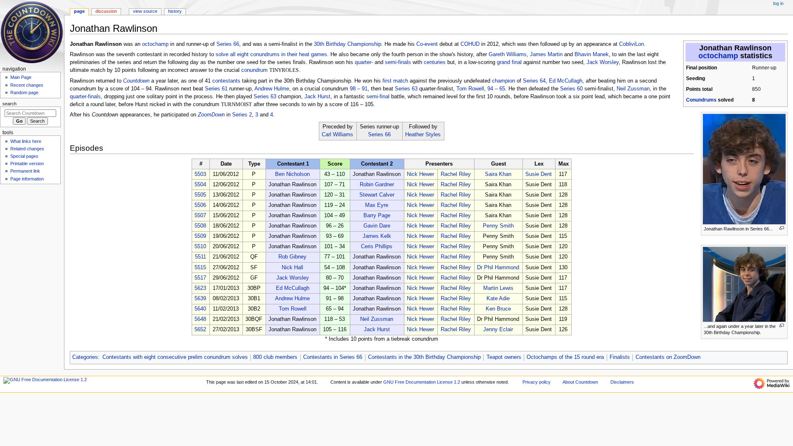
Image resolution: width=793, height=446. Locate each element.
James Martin (546, 54)
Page (79, 11)
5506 (200, 205)
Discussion (106, 11)
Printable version (27, 163)
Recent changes (26, 85)
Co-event (427, 44)
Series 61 (216, 89)
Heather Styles (423, 135)
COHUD (470, 44)
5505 (200, 195)
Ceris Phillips (376, 246)
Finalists (620, 357)
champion (503, 81)
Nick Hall (292, 267)
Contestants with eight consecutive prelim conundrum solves (175, 357)
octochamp (718, 56)
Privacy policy (536, 382)
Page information (27, 178)
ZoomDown (211, 115)
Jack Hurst (317, 97)
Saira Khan (498, 174)
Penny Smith (498, 226)
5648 (200, 319)
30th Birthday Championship (347, 44)
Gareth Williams (508, 54)
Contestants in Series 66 (332, 357)
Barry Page (376, 215)
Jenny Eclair (498, 329)
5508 (200, 226)
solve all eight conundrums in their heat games (271, 54)
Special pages (24, 156)
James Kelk (377, 236)
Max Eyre (376, 205)
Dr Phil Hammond (498, 267)
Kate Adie (498, 298)
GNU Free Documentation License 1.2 (421, 382)
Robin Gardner (377, 184)
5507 (200, 215)
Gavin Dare (376, 226)
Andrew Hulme (271, 89)
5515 (200, 267)
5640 (200, 309)
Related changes (27, 148)
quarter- (364, 62)
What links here (25, 141)
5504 (200, 184)
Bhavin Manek (592, 54)
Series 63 (406, 89)
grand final (509, 62)
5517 (200, 278)
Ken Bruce (498, 309)
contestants (226, 81)
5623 (200, 288)
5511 (200, 257)
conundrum (254, 70)
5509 (200, 236)
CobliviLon (631, 44)
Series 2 (242, 115)
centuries (435, 62)
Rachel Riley (456, 174)
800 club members (275, 357)
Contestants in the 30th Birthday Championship (424, 357)
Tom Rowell (470, 89)
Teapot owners (504, 357)
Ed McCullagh (565, 81)
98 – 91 (359, 89)
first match (395, 81)
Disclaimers (622, 382)
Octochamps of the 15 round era (565, 357)
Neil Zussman (633, 89)
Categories (85, 357)
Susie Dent (538, 174)
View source (145, 11)
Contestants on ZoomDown (668, 357)
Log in (778, 3)
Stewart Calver (376, 195)
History (175, 11)
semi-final (377, 97)
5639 (200, 298)
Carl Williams (337, 135)
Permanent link (25, 170)
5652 (200, 329)
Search (9, 103)
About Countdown (580, 382)
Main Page (20, 77)
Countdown (136, 81)
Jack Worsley (602, 62)
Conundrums (701, 100)
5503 (200, 174)
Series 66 (227, 44)
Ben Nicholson (292, 174)
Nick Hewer (420, 174)
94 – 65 (496, 89)
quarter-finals (85, 97)
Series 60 (571, 89)
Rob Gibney (292, 257)
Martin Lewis (498, 288)
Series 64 (534, 81)
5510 (200, 246)
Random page (24, 92)
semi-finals (398, 62)
